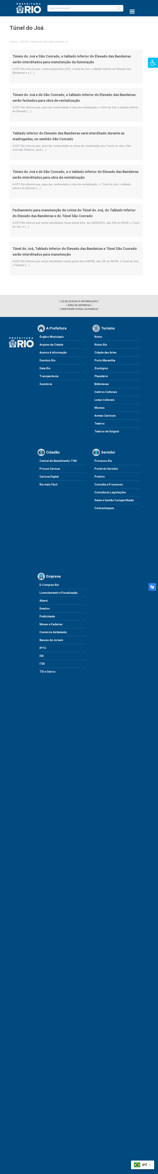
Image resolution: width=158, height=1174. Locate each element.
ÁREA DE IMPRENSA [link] (79, 305)
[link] (153, 63)
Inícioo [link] (13, 41)
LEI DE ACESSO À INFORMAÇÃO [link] (79, 301)
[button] (118, 8)
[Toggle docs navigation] (132, 11)
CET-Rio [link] (25, 41)
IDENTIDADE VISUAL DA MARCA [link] (79, 309)
